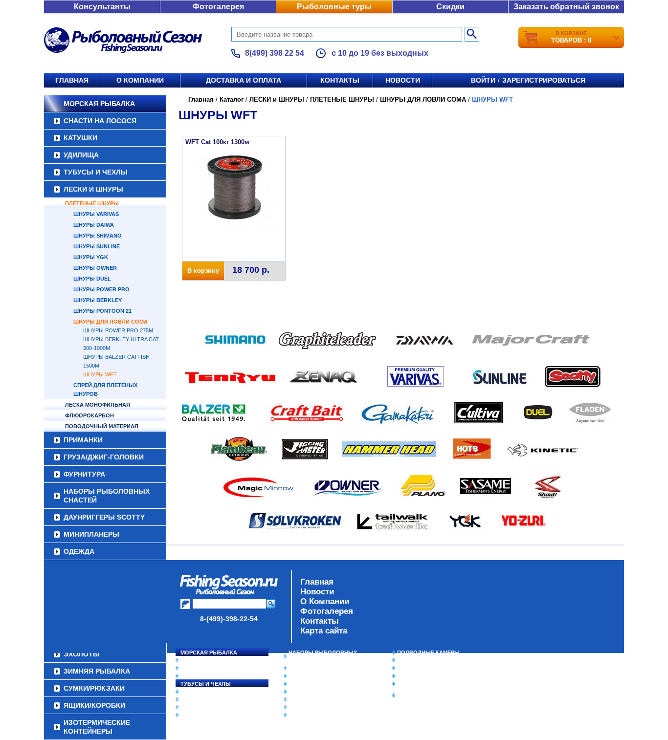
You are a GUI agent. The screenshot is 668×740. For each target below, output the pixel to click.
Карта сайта (323, 630)
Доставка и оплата (243, 80)
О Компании (324, 601)
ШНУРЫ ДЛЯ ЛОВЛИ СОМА (110, 322)
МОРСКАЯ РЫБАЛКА (99, 104)
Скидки (450, 6)
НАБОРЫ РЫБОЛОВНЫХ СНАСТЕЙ (107, 495)
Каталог (232, 99)
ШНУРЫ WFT (100, 374)
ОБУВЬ (298, 692)
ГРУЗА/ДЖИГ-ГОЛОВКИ (104, 457)
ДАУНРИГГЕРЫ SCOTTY (104, 517)
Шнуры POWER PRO (101, 289)
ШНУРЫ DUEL (92, 279)
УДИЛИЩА (81, 155)
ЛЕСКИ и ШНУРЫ (93, 189)
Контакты (339, 80)
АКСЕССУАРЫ (308, 707)
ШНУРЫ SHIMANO (97, 236)
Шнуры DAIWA (93, 225)
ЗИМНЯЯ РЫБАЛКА (423, 668)
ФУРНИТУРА (84, 474)
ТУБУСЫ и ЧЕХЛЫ (96, 172)
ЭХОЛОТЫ (411, 660)
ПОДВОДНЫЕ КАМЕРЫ (428, 652)
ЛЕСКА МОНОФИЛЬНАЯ (97, 405)
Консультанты (102, 6)
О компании (140, 80)
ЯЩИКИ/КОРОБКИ (421, 684)
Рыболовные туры (334, 6)
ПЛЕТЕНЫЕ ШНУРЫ (92, 203)
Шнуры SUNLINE (96, 246)
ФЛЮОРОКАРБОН (89, 415)
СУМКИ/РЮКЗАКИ (421, 676)
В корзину (203, 270)
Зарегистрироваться (543, 80)
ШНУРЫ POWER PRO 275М (118, 330)
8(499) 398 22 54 (274, 53)
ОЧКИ (296, 699)
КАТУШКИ (80, 138)
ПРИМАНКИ (83, 440)
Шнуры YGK (90, 257)
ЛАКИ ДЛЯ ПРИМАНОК (319, 715)
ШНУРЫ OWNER (95, 268)
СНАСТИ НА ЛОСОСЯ (100, 121)
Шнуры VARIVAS (96, 214)
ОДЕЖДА (79, 551)
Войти (483, 80)
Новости (402, 80)
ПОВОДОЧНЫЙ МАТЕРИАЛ (101, 426)
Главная (72, 80)
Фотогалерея (218, 6)
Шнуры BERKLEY (97, 300)
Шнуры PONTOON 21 (102, 311)
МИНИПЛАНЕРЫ (91, 534)
